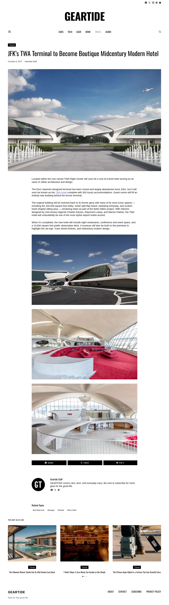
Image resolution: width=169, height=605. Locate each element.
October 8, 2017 (15, 61)
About (111, 591)
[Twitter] (149, 3)
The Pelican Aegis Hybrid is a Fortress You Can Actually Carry (137, 572)
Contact (122, 591)
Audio (108, 32)
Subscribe (136, 591)
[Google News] (160, 3)
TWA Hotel (61, 192)
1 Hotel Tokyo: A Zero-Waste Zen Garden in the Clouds (84, 572)
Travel (98, 32)
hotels (61, 510)
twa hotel (72, 510)
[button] (83, 576)
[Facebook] (146, 3)
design (52, 510)
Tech (70, 32)
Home (88, 32)
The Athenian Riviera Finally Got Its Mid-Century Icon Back (32, 572)
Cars (61, 32)
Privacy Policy (153, 591)
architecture (39, 510)
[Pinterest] (157, 3)
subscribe (120, 483)
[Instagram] (153, 3)
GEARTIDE (84, 16)
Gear (78, 32)
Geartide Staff (31, 61)
